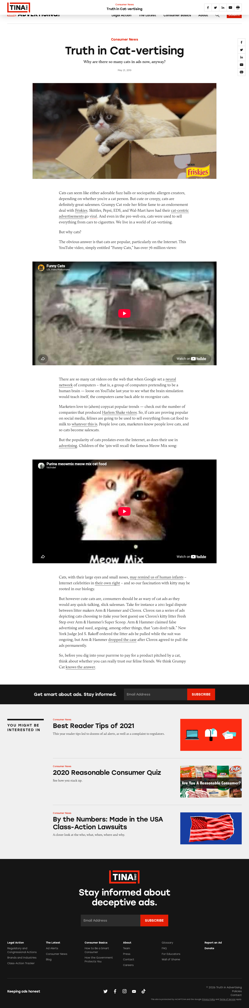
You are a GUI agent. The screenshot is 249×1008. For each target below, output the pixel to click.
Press (126, 954)
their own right (107, 582)
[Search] (217, 15)
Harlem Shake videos (119, 412)
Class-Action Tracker (21, 963)
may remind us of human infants (156, 577)
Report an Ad (213, 942)
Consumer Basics (177, 15)
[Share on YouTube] (134, 991)
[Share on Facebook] (241, 42)
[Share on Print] (241, 72)
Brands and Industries (21, 957)
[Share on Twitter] (241, 49)
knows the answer (80, 666)
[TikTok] (143, 991)
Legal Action (121, 15)
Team (126, 948)
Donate (209, 948)
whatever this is (84, 424)
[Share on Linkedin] (241, 57)
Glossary (167, 942)
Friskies (81, 210)
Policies (237, 991)
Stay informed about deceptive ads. (124, 897)
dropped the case (122, 639)
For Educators (171, 954)
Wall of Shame (171, 959)
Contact (128, 959)
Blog (48, 959)
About (203, 15)
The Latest (147, 15)
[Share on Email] (241, 64)
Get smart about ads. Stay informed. (75, 694)
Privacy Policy (208, 999)
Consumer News (124, 39)
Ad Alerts (52, 948)
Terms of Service (228, 999)
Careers (128, 965)
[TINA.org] (124, 876)
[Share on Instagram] (124, 991)
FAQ (164, 948)
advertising (68, 445)
